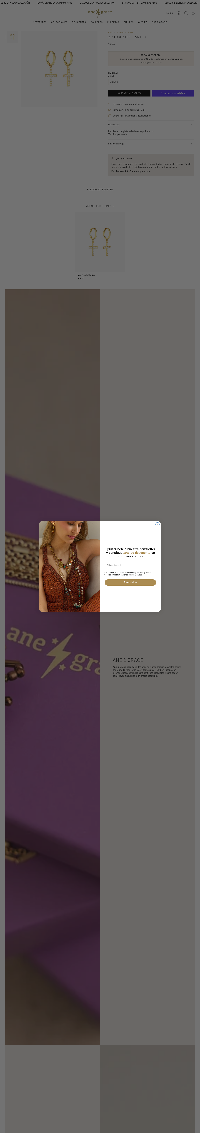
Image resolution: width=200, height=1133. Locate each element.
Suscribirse (130, 582)
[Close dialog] (157, 524)
